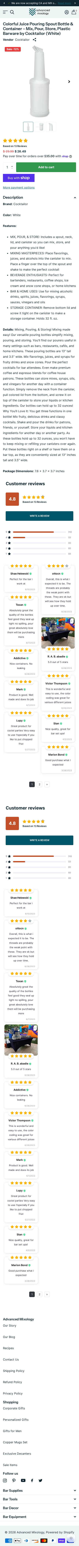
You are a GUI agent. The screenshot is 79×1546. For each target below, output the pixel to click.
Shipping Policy (13, 1371)
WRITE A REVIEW (39, 515)
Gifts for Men (12, 1431)
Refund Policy (12, 1382)
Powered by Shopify (60, 1532)
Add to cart (46, 167)
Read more (64, 3)
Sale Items (10, 1465)
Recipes (8, 1348)
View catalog (5, 12)
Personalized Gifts (15, 1419)
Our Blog (9, 1337)
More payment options (19, 187)
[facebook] (32, 1480)
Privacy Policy (13, 1393)
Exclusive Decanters (17, 1453)
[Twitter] (40, 1480)
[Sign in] (67, 12)
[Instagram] (5, 1481)
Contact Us (11, 1359)
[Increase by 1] (13, 164)
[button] (4, 3)
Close (39, 1490)
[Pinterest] (13, 1481)
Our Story (9, 1325)
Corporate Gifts (14, 1408)
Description (13, 197)
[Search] (12, 12)
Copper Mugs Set (15, 1442)
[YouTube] (23, 1480)
